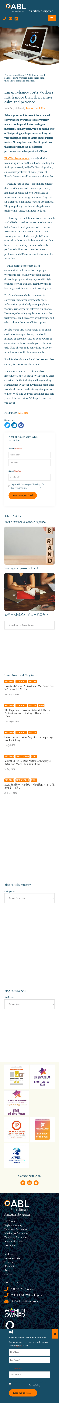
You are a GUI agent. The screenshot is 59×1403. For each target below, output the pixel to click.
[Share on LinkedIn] (21, 425)
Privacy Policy (34, 488)
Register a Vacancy (13, 1225)
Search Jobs (10, 1245)
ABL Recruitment (16, 7)
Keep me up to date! (23, 495)
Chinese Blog (22, 780)
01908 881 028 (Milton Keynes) (26, 1295)
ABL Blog (23, 413)
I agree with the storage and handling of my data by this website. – (28, 1384)
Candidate (21, 681)
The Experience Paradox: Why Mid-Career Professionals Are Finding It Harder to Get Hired (27, 713)
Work (7, 1266)
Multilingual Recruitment (17, 1233)
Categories (9, 891)
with (13, 1266)
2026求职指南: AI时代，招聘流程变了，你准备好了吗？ (29, 786)
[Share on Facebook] (14, 425)
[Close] (55, 1334)
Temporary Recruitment (16, 1237)
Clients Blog (22, 756)
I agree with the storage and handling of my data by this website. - (28, 486)
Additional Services (13, 1241)
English (32, 681)
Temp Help (9, 1262)
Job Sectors (9, 1254)
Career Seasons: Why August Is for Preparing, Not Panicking (28, 738)
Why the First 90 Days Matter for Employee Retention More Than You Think (27, 762)
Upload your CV (12, 1258)
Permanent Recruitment (16, 1229)
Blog (6, 1270)
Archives (9, 997)
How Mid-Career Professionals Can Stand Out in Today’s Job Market (29, 688)
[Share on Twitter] (7, 425)
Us (16, 1266)
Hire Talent (10, 1221)
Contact (8, 1274)
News (41, 705)
